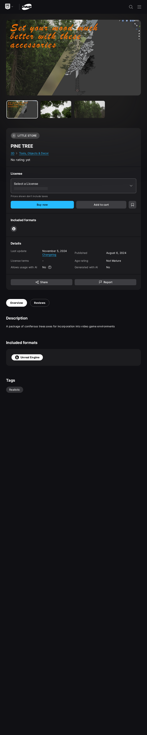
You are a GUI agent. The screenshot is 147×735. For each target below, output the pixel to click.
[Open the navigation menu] (139, 7)
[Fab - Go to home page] (27, 6)
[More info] (50, 267)
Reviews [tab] (39, 302)
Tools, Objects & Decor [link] (34, 153)
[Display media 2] (89, 109)
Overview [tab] (16, 302)
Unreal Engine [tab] (30, 357)
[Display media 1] (56, 109)
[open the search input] (131, 7)
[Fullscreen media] (136, 25)
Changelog (49, 254)
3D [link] (13, 153)
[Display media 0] (22, 109)
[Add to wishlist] (132, 205)
